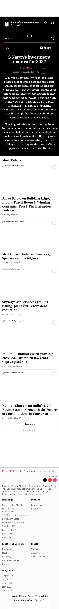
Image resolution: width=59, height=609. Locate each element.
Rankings (7, 499)
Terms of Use (41, 596)
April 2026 (7, 590)
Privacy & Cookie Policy (22, 596)
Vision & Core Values (23, 600)
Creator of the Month (12, 505)
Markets (6, 553)
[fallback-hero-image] (29, 180)
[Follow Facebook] (40, 480)
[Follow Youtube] (50, 480)
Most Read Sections (13, 543)
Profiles (35, 499)
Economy (6, 556)
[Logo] (8, 13)
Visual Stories (38, 556)
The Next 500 (8, 526)
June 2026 (7, 583)
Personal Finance (10, 560)
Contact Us (40, 600)
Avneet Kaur (26, 68)
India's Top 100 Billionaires (9, 510)
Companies (36, 505)
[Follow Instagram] (55, 480)
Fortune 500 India (10, 518)
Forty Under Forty (10, 530)
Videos (34, 549)
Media (34, 543)
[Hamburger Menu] (55, 13)
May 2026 (6, 587)
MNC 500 (6, 537)
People (34, 508)
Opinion (6, 564)
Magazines (8, 570)
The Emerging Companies (15, 515)
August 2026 (7, 575)
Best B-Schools (9, 533)
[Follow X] (45, 480)
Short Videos (37, 553)
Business (6, 549)
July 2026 (6, 579)
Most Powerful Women (13, 522)
